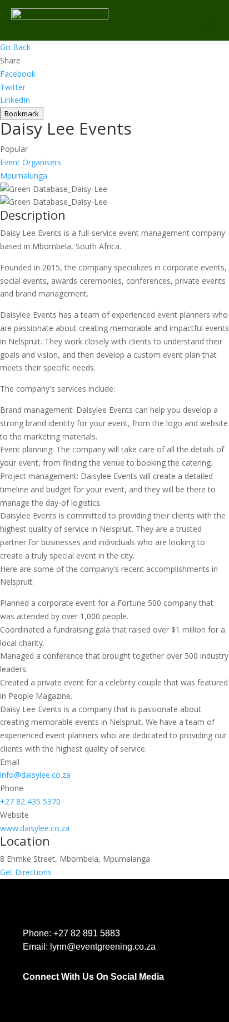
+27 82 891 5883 (86, 933)
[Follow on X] (94, 990)
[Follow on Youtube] (116, 990)
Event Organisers (30, 162)
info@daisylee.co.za (35, 774)
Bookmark (21, 113)
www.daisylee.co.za (34, 828)
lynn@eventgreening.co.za (103, 946)
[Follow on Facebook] (27, 990)
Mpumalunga (23, 175)
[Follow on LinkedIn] (49, 990)
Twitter (13, 87)
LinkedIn (15, 100)
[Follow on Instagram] (72, 990)
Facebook (18, 73)
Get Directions (26, 872)
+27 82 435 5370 (30, 801)
